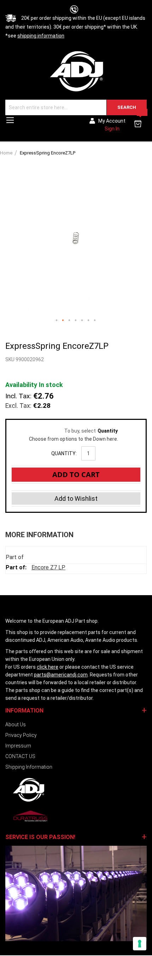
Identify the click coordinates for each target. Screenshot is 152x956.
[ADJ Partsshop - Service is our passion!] (76, 70)
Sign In (112, 128)
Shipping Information (28, 767)
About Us (15, 724)
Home (6, 153)
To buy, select (73, 430)
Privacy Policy (21, 735)
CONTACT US (20, 756)
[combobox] (76, 107)
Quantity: (64, 453)
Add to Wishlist (76, 498)
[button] (57, 320)
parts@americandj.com (61, 675)
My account (111, 121)
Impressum (18, 746)
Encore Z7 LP (48, 567)
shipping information (40, 36)
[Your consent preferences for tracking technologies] (139, 943)
